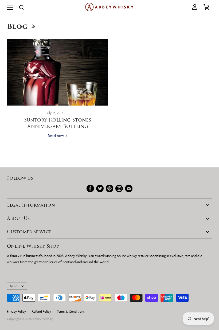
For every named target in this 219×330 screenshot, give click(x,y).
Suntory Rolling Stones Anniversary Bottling (57, 123)
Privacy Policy (16, 311)
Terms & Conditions (71, 311)
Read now (56, 135)
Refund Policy (41, 311)
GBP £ (14, 286)
